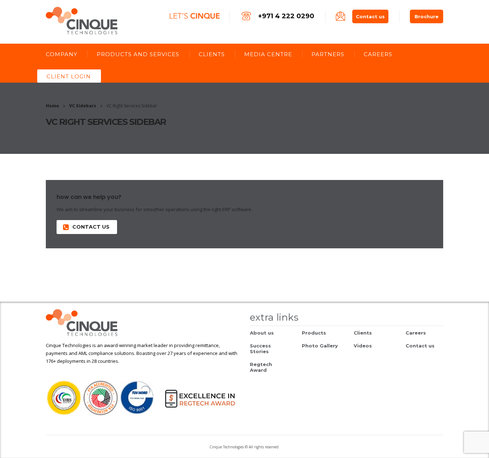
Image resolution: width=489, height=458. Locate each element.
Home (52, 106)
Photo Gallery (320, 346)
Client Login (69, 76)
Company (61, 54)
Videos (363, 346)
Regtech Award (261, 367)
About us (262, 333)
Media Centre (268, 54)
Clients (212, 54)
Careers (378, 54)
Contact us (370, 16)
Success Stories (260, 348)
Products (314, 333)
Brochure (427, 16)
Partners (327, 54)
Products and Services (138, 54)
